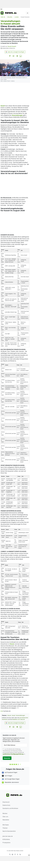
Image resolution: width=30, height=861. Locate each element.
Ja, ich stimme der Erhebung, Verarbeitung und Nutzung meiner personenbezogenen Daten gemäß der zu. (14, 751)
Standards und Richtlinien (10, 808)
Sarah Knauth (12, 46)
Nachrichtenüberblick (9, 831)
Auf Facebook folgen (10, 772)
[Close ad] (1, 9)
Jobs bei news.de (8, 836)
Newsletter (6, 820)
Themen (5, 828)
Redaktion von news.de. (18, 719)
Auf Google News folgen (12, 779)
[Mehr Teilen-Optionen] (20, 56)
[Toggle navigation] (27, 13)
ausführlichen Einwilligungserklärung (13, 754)
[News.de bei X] (17, 854)
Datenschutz (6, 805)
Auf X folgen (8, 776)
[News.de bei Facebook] (15, 854)
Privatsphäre (6, 842)
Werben (5, 813)
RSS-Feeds (6, 825)
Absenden (7, 758)
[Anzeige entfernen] (29, 855)
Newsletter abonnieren (11, 782)
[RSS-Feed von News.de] (20, 854)
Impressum (6, 802)
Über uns (5, 816)
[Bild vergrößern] (28, 60)
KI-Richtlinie (6, 839)
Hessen (9, 715)
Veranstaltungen (20, 715)
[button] (15, 52)
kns (2, 711)
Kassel (13, 715)
